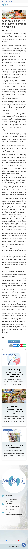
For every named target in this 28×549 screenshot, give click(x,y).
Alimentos (6, 338)
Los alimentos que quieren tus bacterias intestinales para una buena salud (14, 373)
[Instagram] (4, 1)
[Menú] (26, 4)
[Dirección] (4, 496)
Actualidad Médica (8, 30)
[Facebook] (2, 1)
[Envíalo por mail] (11, 345)
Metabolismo (12, 338)
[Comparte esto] (14, 345)
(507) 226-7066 (10, 509)
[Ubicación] (14, 1)
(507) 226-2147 (9, 508)
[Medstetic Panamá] (4, 4)
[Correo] (4, 512)
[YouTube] (12, 1)
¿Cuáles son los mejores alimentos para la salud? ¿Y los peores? (14, 410)
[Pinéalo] (21, 345)
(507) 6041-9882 (10, 506)
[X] (9, 1)
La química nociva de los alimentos (14, 446)
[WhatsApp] (7, 1)
